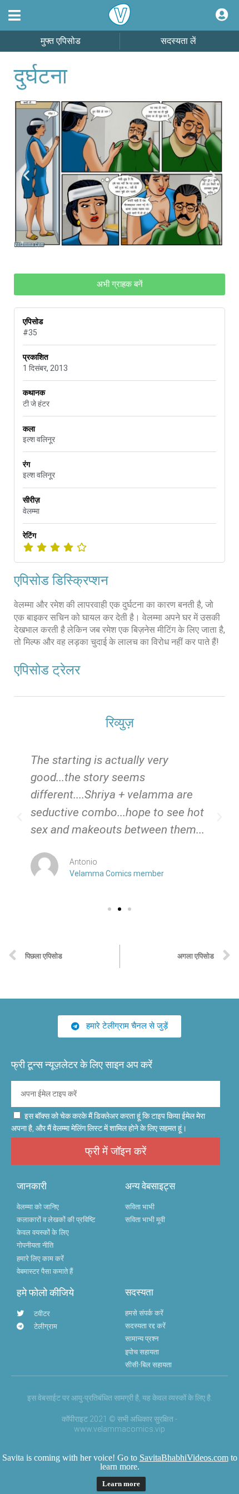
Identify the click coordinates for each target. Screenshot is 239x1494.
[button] (14, 15)
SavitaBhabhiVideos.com (184, 1457)
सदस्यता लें (178, 41)
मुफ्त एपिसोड (61, 41)
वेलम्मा (31, 511)
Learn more (121, 1484)
